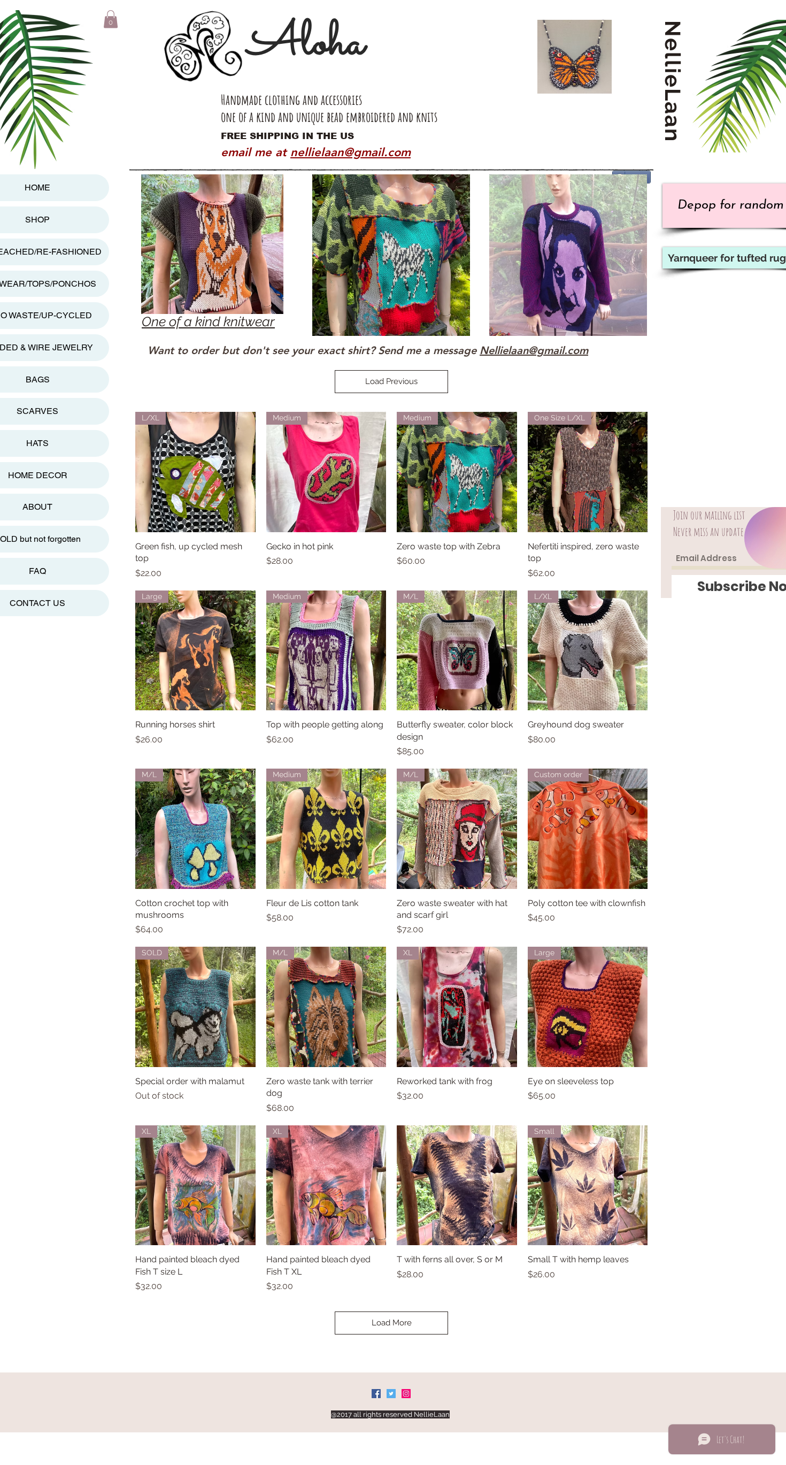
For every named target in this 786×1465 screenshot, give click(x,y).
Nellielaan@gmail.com (534, 350)
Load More (392, 1323)
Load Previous (391, 381)
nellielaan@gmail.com (350, 152)
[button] (110, 19)
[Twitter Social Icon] (391, 1393)
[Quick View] (457, 1185)
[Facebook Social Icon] (376, 1393)
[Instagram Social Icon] (406, 1393)
